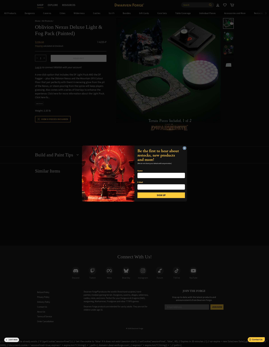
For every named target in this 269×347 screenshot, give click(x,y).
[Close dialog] (184, 148)
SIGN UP (161, 195)
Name (140, 170)
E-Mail (140, 182)
